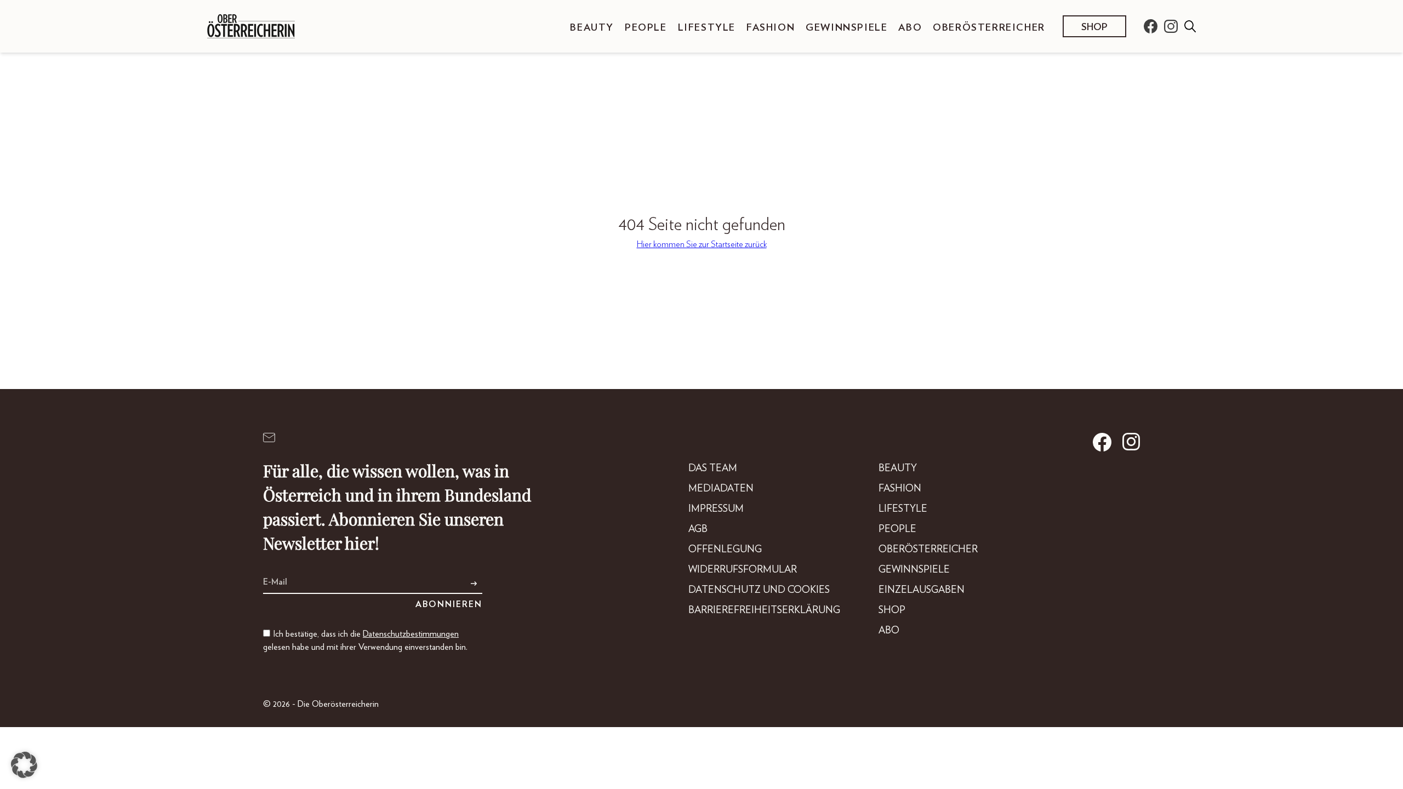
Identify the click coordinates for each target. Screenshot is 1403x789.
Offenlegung (725, 549)
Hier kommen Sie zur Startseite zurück (702, 244)
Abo (910, 28)
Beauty (592, 28)
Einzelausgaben (922, 590)
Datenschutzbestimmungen (411, 634)
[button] (24, 765)
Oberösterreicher (989, 28)
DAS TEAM (712, 468)
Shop (1094, 27)
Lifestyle (706, 28)
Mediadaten (721, 489)
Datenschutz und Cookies (759, 590)
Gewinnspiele (846, 28)
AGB (698, 529)
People (646, 28)
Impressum (716, 509)
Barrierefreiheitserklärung (764, 610)
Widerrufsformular (742, 570)
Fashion (770, 28)
